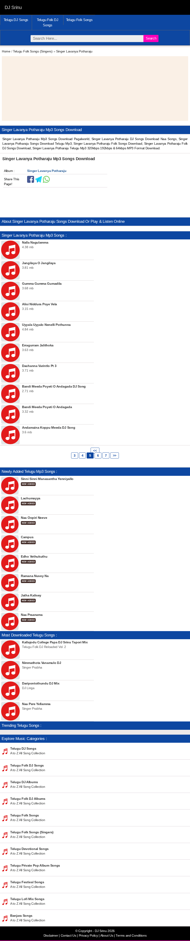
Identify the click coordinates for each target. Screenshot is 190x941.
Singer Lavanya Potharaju (74, 51)
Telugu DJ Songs (16, 20)
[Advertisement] (95, 88)
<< (95, 450)
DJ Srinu (13, 7)
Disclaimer (51, 935)
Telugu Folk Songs (79, 20)
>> (114, 455)
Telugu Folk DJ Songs (47, 22)
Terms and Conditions (131, 935)
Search (151, 38)
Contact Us (68, 935)
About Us (106, 935)
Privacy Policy (88, 935)
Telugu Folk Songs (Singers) (33, 51)
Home (6, 51)
